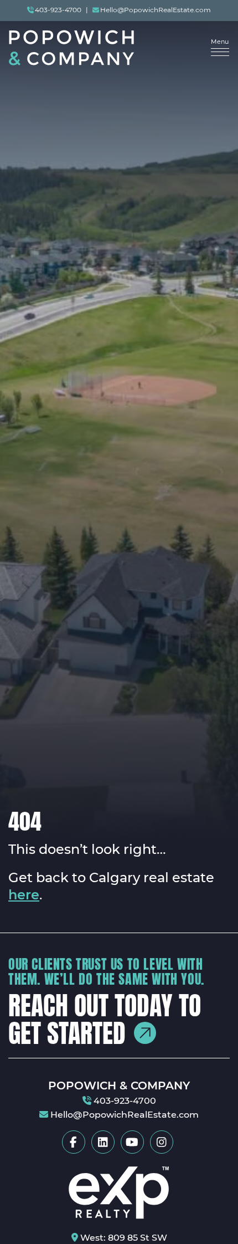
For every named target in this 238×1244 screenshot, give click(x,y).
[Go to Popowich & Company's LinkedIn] (103, 1142)
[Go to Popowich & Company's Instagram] (161, 1142)
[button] (220, 48)
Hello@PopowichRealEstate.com (155, 11)
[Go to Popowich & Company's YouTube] (132, 1142)
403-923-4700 (58, 11)
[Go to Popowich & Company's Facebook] (73, 1142)
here (23, 895)
